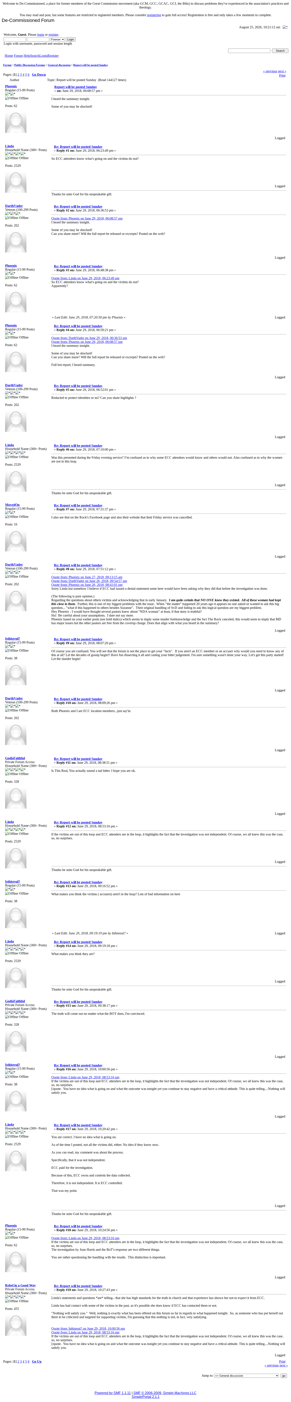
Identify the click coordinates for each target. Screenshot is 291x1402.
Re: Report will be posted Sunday (78, 146)
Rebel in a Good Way (20, 1285)
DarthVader (14, 206)
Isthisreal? (12, 638)
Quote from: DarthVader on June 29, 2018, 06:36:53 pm (89, 338)
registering (154, 15)
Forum (18, 55)
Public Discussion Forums (29, 65)
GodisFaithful (15, 758)
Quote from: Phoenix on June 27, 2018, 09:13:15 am (86, 577)
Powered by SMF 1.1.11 (113, 1393)
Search (34, 55)
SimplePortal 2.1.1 (146, 1397)
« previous (270, 71)
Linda (9, 146)
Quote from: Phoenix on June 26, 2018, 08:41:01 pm (86, 585)
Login (43, 55)
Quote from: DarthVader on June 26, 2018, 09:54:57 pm (89, 581)
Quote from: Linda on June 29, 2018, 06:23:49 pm (85, 278)
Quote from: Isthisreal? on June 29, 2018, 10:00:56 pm (88, 1328)
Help (27, 55)
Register (53, 55)
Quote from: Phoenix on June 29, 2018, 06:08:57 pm (86, 218)
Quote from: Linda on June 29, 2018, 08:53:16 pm (85, 1077)
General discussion (59, 65)
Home (9, 55)
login (40, 34)
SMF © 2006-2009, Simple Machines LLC (164, 1393)
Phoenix (11, 86)
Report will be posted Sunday (90, 65)
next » (282, 71)
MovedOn (12, 505)
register (53, 34)
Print (282, 75)
